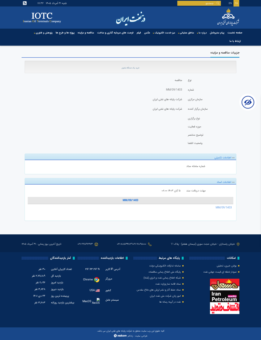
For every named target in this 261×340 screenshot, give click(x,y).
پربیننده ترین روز (60, 296)
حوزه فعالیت (194, 127)
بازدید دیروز (57, 289)
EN (230, 3)
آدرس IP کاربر (112, 269)
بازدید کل (56, 276)
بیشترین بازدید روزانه (62, 302)
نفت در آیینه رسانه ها (170, 302)
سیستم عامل (112, 300)
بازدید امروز (57, 282)
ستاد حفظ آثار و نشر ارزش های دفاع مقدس (159, 290)
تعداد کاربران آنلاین (61, 269)
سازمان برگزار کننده (198, 109)
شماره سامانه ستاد (195, 166)
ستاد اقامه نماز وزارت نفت (168, 284)
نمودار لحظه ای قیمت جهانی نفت (220, 272)
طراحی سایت (141, 336)
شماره (191, 90)
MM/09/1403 (130, 200)
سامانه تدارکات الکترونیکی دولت (165, 266)
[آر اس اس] (25, 3)
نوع (189, 80)
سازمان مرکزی (195, 99)
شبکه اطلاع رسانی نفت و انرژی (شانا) (162, 278)
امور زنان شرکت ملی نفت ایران (165, 296)
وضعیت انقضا (195, 143)
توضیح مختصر (195, 135)
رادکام (130, 336)
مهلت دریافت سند (196, 191)
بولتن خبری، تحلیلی (227, 266)
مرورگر (108, 279)
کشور (108, 290)
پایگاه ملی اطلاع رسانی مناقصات (164, 272)
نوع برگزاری (194, 118)
